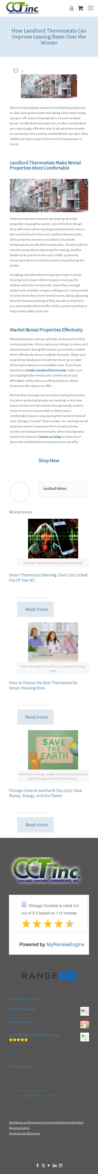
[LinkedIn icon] (55, 1166)
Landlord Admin (54, 489)
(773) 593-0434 (35, 1090)
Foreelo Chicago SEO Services (24, 1133)
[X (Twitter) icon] (43, 1166)
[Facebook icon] (38, 1166)
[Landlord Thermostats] (22, 8)
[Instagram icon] (61, 1166)
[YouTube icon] (49, 1166)
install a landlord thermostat (46, 370)
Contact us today (49, 437)
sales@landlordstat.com (39, 1095)
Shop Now (49, 460)
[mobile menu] (90, 8)
